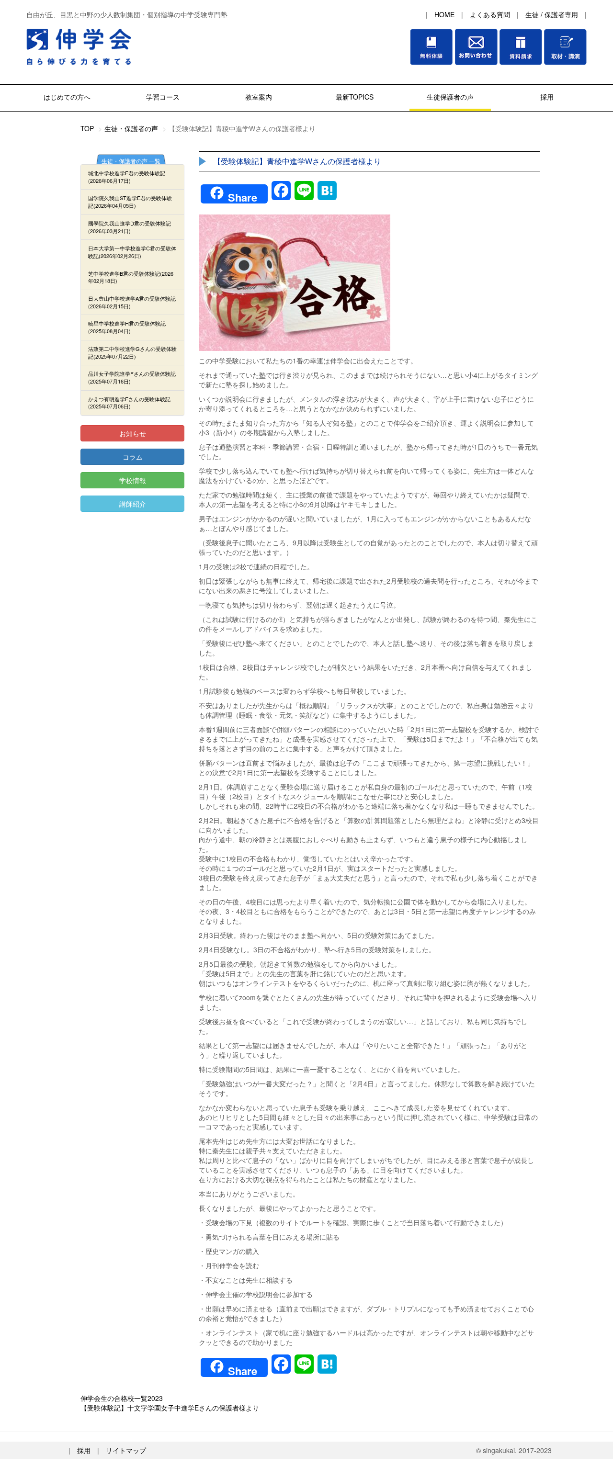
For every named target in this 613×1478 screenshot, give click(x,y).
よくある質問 (490, 14)
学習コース (163, 97)
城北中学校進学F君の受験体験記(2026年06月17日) (126, 176)
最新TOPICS (355, 97)
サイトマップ (126, 1450)
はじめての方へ (67, 97)
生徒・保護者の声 (131, 128)
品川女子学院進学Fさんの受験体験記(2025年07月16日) (132, 377)
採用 (546, 97)
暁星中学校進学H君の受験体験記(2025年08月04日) (127, 327)
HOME (444, 14)
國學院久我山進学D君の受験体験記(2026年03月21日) (129, 227)
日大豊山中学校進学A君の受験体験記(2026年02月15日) (132, 302)
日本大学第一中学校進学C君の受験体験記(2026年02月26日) (132, 251)
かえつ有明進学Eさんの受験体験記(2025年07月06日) (129, 402)
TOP (87, 128)
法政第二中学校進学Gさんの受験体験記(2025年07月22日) (132, 352)
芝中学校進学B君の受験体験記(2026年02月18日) (130, 277)
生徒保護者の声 (450, 97)
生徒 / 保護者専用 (551, 14)
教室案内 (258, 97)
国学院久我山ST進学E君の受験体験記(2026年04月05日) (130, 201)
